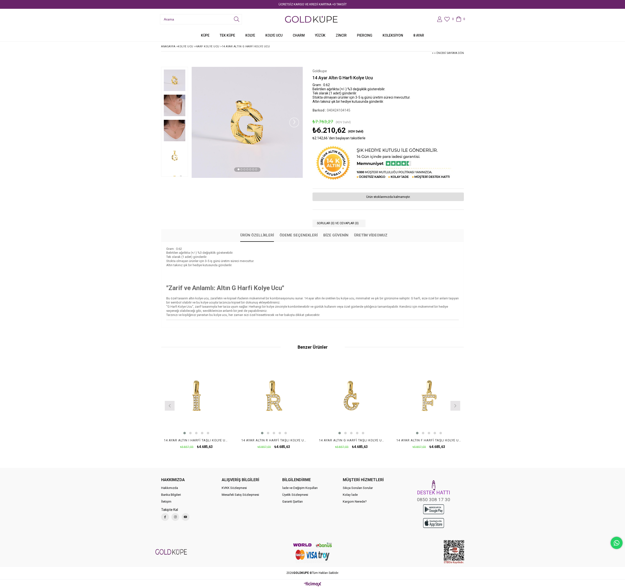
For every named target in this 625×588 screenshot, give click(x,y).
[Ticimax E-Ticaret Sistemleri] (312, 584)
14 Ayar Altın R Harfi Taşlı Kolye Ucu (274, 440)
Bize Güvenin (335, 235)
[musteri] (433, 485)
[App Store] (433, 523)
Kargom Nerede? (355, 501)
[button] (239, 169)
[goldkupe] (171, 552)
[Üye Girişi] (439, 19)
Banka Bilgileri (171, 495)
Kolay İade (350, 495)
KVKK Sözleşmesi (234, 488)
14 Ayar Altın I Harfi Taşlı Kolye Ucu (196, 440)
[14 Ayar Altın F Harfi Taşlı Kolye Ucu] (429, 396)
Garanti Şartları (292, 501)
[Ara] (236, 19)
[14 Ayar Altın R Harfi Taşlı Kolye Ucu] (274, 396)
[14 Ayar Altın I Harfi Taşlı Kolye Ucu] (196, 396)
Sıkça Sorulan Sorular (358, 488)
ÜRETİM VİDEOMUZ (370, 235)
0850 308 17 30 (433, 499)
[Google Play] (433, 509)
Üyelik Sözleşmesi (295, 495)
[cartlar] (312, 555)
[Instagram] (175, 517)
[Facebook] (165, 517)
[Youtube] (185, 517)
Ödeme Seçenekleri (299, 235)
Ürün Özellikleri (257, 235)
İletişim (166, 501)
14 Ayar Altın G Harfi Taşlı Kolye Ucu (351, 440)
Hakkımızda (169, 488)
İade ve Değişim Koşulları (300, 488)
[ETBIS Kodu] (454, 552)
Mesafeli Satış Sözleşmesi (240, 495)
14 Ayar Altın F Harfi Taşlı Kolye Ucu (429, 440)
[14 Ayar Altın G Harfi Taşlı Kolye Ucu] (351, 396)
